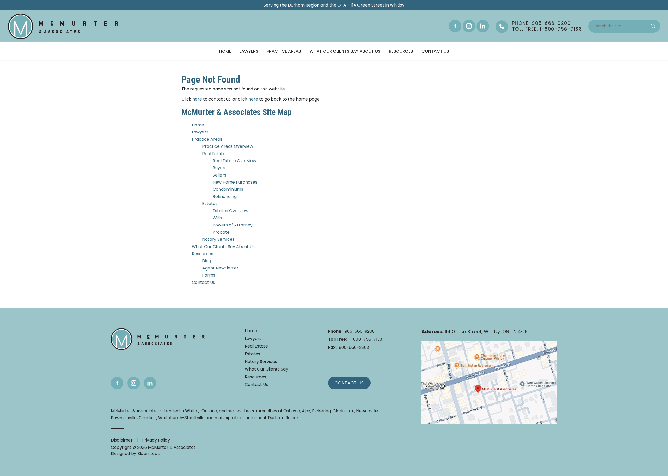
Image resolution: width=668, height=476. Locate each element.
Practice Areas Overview (227, 146)
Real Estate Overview (234, 161)
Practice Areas (284, 51)
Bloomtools (148, 453)
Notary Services (218, 239)
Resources (401, 51)
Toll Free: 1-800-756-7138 (547, 29)
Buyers (219, 168)
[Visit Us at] (489, 382)
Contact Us (435, 51)
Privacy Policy (156, 440)
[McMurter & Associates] (63, 26)
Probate (221, 232)
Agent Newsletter (220, 268)
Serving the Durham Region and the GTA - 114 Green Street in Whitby (334, 5)
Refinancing (225, 196)
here (197, 99)
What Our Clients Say (266, 369)
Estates (210, 204)
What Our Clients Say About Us (344, 51)
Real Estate (213, 154)
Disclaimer (122, 440)
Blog (206, 261)
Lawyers (249, 51)
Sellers (219, 175)
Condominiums (228, 189)
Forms (208, 275)
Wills (217, 218)
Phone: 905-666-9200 (541, 23)
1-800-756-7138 (355, 339)
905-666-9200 (351, 331)
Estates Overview (230, 211)
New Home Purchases (235, 182)
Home (225, 51)
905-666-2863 (348, 347)
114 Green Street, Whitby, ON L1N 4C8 (474, 331)
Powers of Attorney (233, 225)
